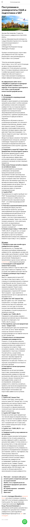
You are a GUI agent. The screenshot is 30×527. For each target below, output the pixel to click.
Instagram (5, 515)
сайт (21, 513)
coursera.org (5, 262)
